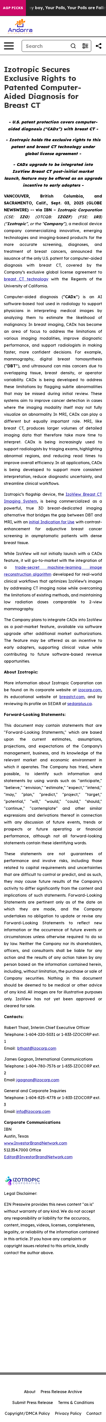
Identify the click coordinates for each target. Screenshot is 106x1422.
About (29, 1391)
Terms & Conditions (76, 1402)
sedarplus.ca (79, 703)
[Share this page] (98, 46)
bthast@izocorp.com (36, 1048)
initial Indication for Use (51, 521)
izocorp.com (89, 689)
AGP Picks (13, 8)
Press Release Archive (61, 1391)
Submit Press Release (32, 1402)
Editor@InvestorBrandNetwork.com (38, 1156)
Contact (94, 1413)
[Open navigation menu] (9, 46)
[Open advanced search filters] (85, 46)
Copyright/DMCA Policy (27, 1413)
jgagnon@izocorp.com (37, 1079)
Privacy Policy (68, 1413)
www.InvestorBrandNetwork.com (35, 1143)
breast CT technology (26, 278)
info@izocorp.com (33, 1111)
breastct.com (71, 696)
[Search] (73, 46)
